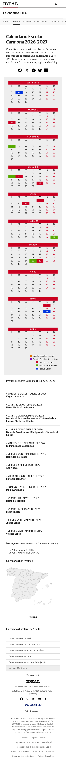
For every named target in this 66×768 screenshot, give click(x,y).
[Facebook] (21, 699)
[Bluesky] (40, 70)
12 (12, 123)
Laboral (6, 22)
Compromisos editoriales (23, 756)
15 (47, 312)
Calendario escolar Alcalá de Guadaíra (26, 650)
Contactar (25, 738)
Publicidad (38, 752)
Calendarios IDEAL (15, 13)
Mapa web (50, 752)
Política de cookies (45, 756)
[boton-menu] (61, 4)
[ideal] (32, 681)
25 (40, 183)
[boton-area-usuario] (56, 3)
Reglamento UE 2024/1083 (26, 742)
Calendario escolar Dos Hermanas (24, 645)
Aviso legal (47, 742)
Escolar (16, 22)
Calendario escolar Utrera (21, 656)
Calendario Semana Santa (35, 22)
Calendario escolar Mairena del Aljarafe (27, 662)
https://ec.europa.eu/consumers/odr (36, 732)
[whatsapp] (34, 70)
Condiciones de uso (40, 747)
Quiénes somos (39, 738)
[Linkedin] (46, 70)
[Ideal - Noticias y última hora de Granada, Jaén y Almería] (10, 3)
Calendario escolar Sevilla (21, 639)
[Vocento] (33, 705)
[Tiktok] (45, 699)
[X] (27, 70)
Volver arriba (32, 675)
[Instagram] (33, 699)
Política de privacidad (20, 752)
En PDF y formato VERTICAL (22, 550)
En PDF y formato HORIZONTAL (23, 553)
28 (54, 237)
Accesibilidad (23, 747)
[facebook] (20, 70)
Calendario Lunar (58, 22)
